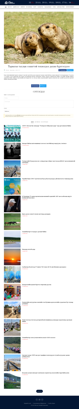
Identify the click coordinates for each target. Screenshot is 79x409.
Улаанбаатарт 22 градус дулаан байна (34, 231)
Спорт (34, 7)
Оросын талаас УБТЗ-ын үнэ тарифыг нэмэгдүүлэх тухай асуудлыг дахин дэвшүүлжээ (46, 355)
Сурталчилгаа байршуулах (39, 403)
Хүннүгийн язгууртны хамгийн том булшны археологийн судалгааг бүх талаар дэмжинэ (47, 303)
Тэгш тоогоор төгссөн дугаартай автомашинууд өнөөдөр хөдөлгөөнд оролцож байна (47, 320)
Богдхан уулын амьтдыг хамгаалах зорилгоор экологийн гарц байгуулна (45, 373)
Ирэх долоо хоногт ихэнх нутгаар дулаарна (36, 214)
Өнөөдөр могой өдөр (28, 249)
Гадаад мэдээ (47, 7)
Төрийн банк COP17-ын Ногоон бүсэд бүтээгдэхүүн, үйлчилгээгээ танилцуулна (47, 178)
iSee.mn (7, 70)
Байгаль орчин (60, 7)
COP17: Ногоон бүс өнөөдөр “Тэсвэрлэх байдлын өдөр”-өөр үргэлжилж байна (46, 126)
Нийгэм (23, 7)
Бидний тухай (27, 403)
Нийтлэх (7, 111)
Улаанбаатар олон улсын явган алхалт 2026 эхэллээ (38, 337)
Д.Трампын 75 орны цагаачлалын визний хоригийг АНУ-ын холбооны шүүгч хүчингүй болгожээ (47, 197)
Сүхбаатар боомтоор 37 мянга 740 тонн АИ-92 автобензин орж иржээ (44, 267)
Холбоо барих (51, 403)
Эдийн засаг (16, 7)
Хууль (54, 7)
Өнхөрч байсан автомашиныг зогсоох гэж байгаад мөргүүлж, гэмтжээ (44, 143)
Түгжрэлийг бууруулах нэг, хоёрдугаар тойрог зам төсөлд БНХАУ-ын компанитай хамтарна (48, 161)
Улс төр (10, 7)
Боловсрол (40, 7)
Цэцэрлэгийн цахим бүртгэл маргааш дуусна (36, 284)
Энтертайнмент (70, 7)
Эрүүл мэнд (29, 7)
